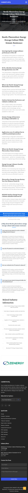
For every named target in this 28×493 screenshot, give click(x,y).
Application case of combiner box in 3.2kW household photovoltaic (13, 133)
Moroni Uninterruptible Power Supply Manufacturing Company (14, 343)
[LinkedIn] (5, 405)
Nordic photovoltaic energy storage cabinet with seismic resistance (14, 22)
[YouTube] (9, 405)
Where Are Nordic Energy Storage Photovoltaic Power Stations (12, 85)
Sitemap (16, 491)
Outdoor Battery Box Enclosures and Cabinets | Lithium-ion (13, 101)
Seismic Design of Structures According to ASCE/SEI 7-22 (11, 118)
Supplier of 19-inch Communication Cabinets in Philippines (14, 320)
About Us (3, 436)
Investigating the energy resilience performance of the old (12, 52)
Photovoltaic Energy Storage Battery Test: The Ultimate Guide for (13, 180)
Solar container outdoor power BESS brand (14, 334)
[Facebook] (2, 405)
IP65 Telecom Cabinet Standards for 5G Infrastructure (11, 453)
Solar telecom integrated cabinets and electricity (14, 311)
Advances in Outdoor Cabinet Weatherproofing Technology (13, 447)
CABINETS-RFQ (6, 2)
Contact (3, 439)
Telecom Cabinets (5, 421)
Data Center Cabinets (6, 423)
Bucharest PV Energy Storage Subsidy (14, 348)
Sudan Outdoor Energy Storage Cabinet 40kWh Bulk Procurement (14, 306)
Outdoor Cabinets (5, 416)
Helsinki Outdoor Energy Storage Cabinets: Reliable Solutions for (12, 195)
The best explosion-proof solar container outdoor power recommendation (14, 329)
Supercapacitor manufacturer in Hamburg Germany (14, 338)
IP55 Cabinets (4, 430)
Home (2, 414)
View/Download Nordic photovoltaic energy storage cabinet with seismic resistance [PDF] (14, 214)
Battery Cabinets (5, 425)
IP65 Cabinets (4, 432)
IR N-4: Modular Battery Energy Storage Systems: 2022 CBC (12, 69)
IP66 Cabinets (4, 434)
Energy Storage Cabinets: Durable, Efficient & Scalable (12, 165)
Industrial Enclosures (6, 427)
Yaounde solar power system (14, 325)
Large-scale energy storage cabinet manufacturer (14, 315)
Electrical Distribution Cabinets (8, 418)
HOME (13, 19)
